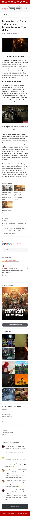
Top (3, 421)
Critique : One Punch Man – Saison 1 (15, 228)
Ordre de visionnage (7, 416)
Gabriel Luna (8, 221)
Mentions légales (22, 513)
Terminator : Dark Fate (16, 223)
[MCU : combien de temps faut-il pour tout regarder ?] (8, 354)
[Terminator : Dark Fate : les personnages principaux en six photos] (7, 188)
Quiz (3, 418)
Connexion (18, 243)
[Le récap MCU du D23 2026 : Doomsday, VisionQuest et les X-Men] (21, 367)
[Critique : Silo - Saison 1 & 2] (21, 381)
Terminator (5, 223)
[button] (15, 115)
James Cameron (17, 221)
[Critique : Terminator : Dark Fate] (7, 204)
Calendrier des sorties (7, 412)
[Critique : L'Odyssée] (21, 354)
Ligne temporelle (6, 414)
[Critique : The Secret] (8, 395)
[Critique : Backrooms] (21, 340)
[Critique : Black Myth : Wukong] (8, 381)
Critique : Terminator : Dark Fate (6, 210)
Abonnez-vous (15, 506)
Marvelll (8, 469)
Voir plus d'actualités (15, 325)
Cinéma (6, 218)
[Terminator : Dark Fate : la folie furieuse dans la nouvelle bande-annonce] (19, 188)
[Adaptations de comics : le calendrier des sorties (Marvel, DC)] (8, 340)
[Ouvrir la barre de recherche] (27, 14)
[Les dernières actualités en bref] (8, 367)
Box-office (4, 409)
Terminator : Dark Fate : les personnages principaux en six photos (6, 196)
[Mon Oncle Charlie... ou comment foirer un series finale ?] (21, 395)
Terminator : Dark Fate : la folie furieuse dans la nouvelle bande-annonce (19, 196)
